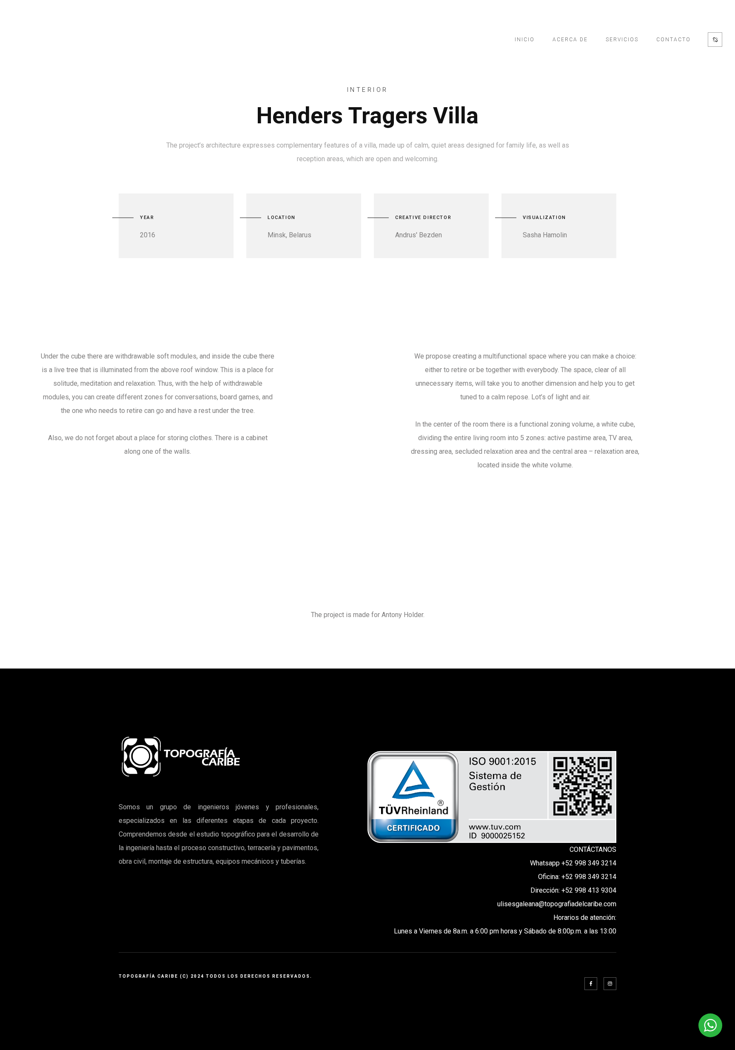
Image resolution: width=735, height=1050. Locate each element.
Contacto (673, 40)
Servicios (622, 40)
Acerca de (570, 40)
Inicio (525, 40)
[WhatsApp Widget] (710, 1025)
